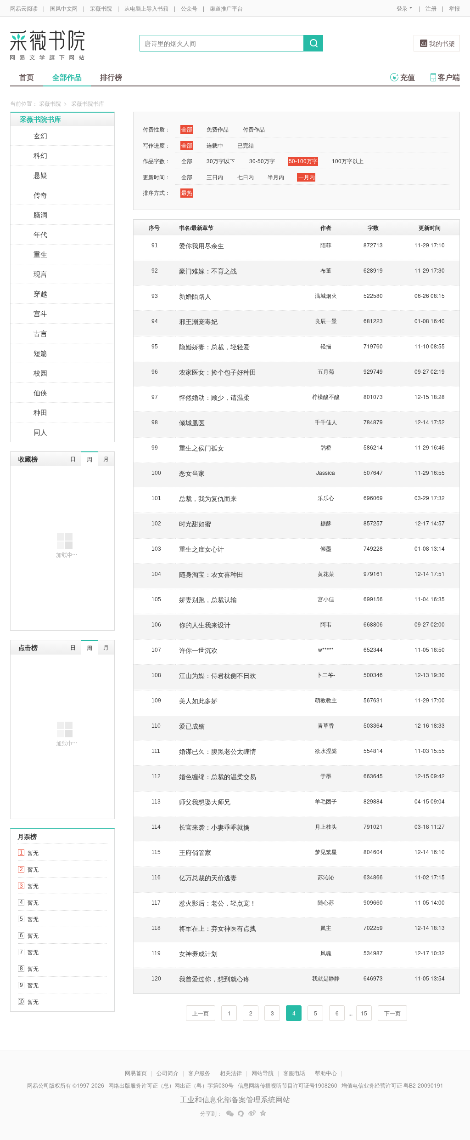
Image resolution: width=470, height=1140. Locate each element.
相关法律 (231, 1073)
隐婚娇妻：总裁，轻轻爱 (214, 346)
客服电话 (294, 1073)
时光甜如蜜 (195, 523)
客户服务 (199, 1073)
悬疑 (40, 175)
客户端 (449, 77)
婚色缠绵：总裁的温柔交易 (217, 776)
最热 (186, 192)
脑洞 (40, 214)
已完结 (245, 145)
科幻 (40, 155)
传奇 (40, 195)
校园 (40, 372)
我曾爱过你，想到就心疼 (214, 978)
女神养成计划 (198, 953)
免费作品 (218, 129)
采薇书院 (101, 8)
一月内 (306, 177)
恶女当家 (192, 473)
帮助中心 (326, 1073)
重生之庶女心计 (201, 548)
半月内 (276, 177)
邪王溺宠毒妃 (198, 321)
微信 (230, 1113)
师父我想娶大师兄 (204, 801)
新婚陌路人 (195, 296)
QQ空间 (263, 1113)
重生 (40, 254)
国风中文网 (64, 8)
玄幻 (40, 135)
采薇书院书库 (40, 119)
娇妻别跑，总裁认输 (208, 599)
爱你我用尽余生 (201, 245)
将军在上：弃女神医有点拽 (217, 928)
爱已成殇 (192, 725)
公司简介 (168, 1073)
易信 (241, 1113)
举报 (454, 8)
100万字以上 (348, 161)
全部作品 (67, 77)
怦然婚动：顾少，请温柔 (214, 397)
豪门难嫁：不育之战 (208, 270)
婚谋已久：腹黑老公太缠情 (217, 751)
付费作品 (254, 129)
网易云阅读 (24, 8)
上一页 (200, 1013)
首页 (26, 77)
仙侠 (40, 392)
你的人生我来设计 (204, 624)
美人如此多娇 (198, 700)
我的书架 (442, 43)
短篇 (40, 353)
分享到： (211, 1113)
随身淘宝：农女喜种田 (211, 574)
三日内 (215, 177)
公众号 (189, 8)
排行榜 (111, 77)
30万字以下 (221, 161)
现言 (40, 274)
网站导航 (263, 1073)
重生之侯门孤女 (201, 447)
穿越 (40, 293)
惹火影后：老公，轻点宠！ (217, 902)
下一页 (392, 1013)
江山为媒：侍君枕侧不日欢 (217, 675)
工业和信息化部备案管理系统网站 (235, 1099)
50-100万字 (303, 161)
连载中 (215, 145)
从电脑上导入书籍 (146, 8)
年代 (40, 234)
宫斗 (40, 313)
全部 (186, 129)
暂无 (33, 852)
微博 (252, 1113)
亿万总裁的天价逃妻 (208, 877)
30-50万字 (262, 161)
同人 (40, 432)
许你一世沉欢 (198, 650)
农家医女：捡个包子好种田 (217, 371)
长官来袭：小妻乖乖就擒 (214, 827)
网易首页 (136, 1073)
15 (364, 1013)
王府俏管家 (195, 852)
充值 (407, 77)
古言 (40, 333)
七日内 (245, 177)
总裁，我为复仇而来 (208, 498)
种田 (40, 412)
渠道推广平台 (226, 8)
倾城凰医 (192, 422)
